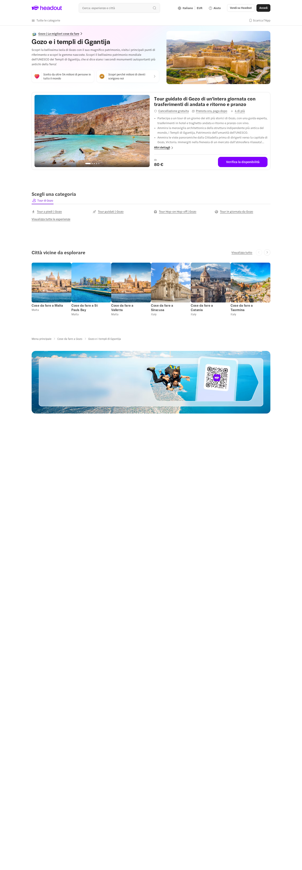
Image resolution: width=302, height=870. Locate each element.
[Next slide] (267, 252)
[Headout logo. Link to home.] (47, 8)
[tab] (43, 200)
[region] (92, 131)
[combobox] (119, 7)
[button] (46, 20)
